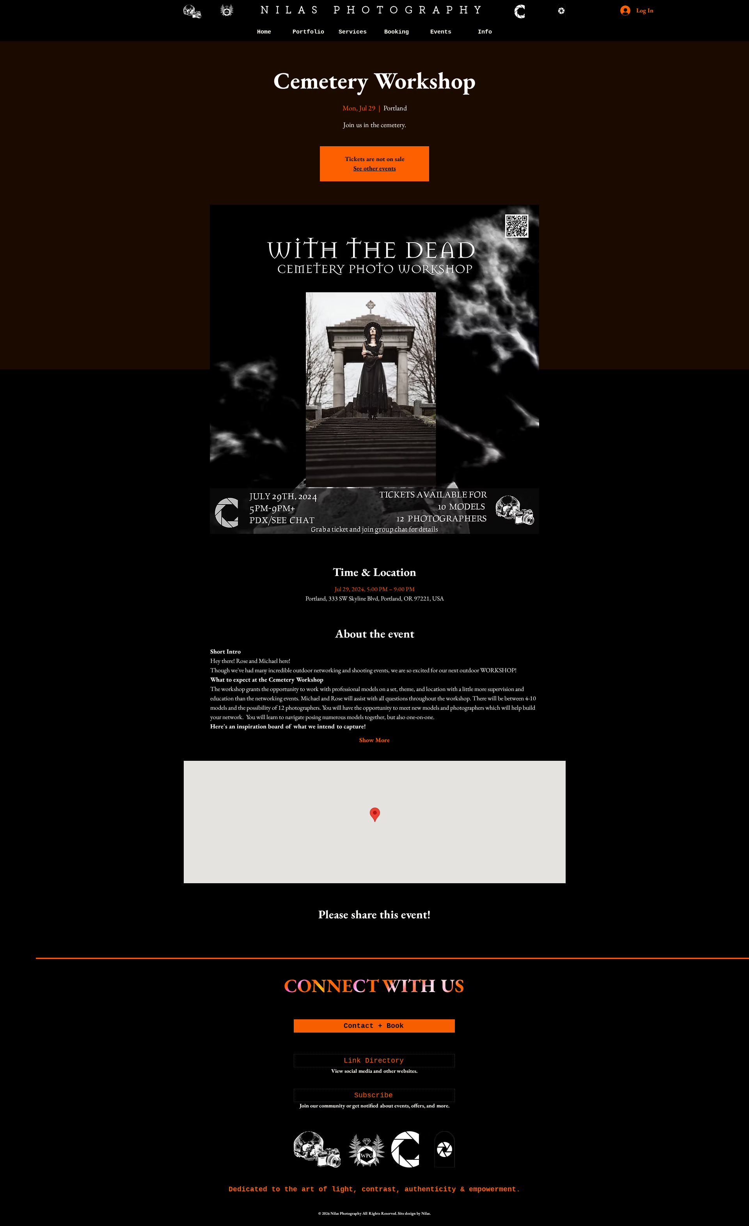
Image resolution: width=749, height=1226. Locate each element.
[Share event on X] (374, 935)
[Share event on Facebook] (355, 935)
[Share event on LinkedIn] (394, 935)
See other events (374, 168)
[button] (308, 32)
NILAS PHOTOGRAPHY (374, 11)
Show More (374, 740)
